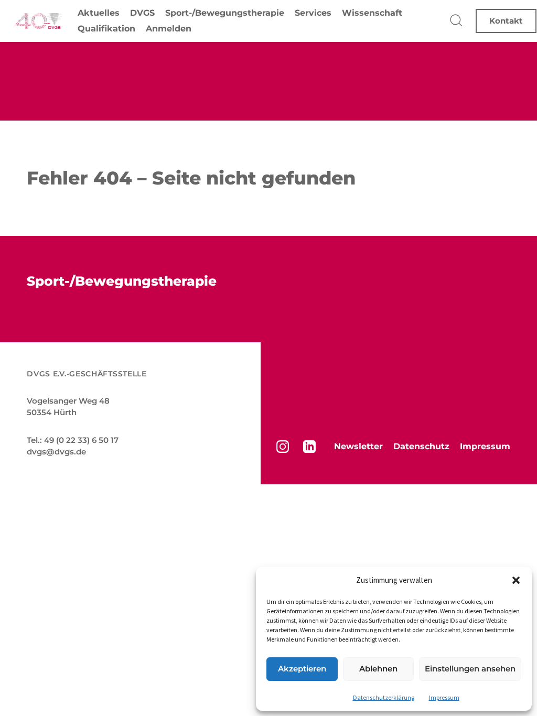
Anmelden (168, 29)
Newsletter (358, 446)
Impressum (444, 697)
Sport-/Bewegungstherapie (224, 13)
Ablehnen (378, 669)
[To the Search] (456, 21)
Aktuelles (99, 13)
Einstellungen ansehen (470, 669)
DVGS (142, 13)
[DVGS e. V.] (39, 21)
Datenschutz (421, 446)
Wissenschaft (372, 13)
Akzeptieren (302, 669)
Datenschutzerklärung (383, 697)
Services (313, 13)
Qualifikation (106, 29)
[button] (516, 580)
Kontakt (506, 21)
